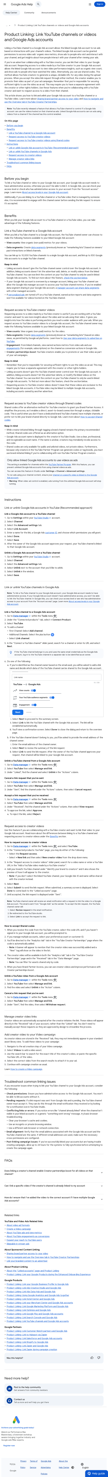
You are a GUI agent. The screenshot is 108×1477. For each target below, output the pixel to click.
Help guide (98, 1473)
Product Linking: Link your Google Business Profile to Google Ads (38, 1284)
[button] (5, 4)
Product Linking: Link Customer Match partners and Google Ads (37, 1331)
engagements (13, 348)
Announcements (48, 12)
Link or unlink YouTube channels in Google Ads (30, 151)
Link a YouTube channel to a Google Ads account (32, 133)
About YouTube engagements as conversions (28, 1236)
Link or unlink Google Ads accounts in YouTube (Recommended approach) (43, 148)
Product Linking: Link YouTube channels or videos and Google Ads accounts (53, 25)
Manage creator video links (21, 159)
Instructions (12, 144)
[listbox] (88, 1468)
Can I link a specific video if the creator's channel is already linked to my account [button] (44, 1186)
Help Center (11, 12)
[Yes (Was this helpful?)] (92, 1358)
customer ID (51, 532)
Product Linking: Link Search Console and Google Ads (32, 1317)
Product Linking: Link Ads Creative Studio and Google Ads (34, 1288)
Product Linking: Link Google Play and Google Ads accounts (35, 1314)
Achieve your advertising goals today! (17, 1428)
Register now (9, 1445)
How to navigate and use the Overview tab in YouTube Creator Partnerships (43, 1257)
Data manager (20, 616)
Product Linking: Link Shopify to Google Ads (27, 1342)
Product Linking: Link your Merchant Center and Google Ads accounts (40, 1302)
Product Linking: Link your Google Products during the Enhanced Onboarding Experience (49, 1274)
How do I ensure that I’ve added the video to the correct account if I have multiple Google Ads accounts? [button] (49, 1199)
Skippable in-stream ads (18, 1244)
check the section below (75, 278)
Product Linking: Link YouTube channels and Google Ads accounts (38, 1321)
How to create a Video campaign (26, 1069)
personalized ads (17, 295)
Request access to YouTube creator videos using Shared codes (39, 140)
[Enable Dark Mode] (73, 1467)
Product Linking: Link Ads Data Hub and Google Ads (31, 1291)
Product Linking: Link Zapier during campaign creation (32, 1349)
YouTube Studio (41, 518)
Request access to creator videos (25, 155)
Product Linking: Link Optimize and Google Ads (29, 1310)
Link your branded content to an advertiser (27, 1261)
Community (29, 12)
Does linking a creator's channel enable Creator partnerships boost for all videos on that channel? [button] (48, 1172)
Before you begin (15, 125)
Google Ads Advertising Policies (46, 1467)
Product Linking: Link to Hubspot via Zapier (27, 1334)
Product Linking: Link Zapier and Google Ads (27, 1346)
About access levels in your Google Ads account (45, 192)
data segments (38, 247)
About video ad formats (18, 1225)
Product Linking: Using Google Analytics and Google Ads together (38, 1295)
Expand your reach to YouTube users (24, 1240)
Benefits (11, 129)
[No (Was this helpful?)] (98, 1358)
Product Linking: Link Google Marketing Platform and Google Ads (37, 1306)
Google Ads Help (22, 4)
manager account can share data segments (78, 288)
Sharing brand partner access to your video (58, 99)
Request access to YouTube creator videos (29, 136)
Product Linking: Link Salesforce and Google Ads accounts (34, 1338)
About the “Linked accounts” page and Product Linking (33, 1271)
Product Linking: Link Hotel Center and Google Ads (31, 1299)
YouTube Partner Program (60, 464)
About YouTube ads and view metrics (24, 1232)
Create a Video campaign (19, 1229)
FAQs (9, 166)
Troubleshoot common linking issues (24, 162)
